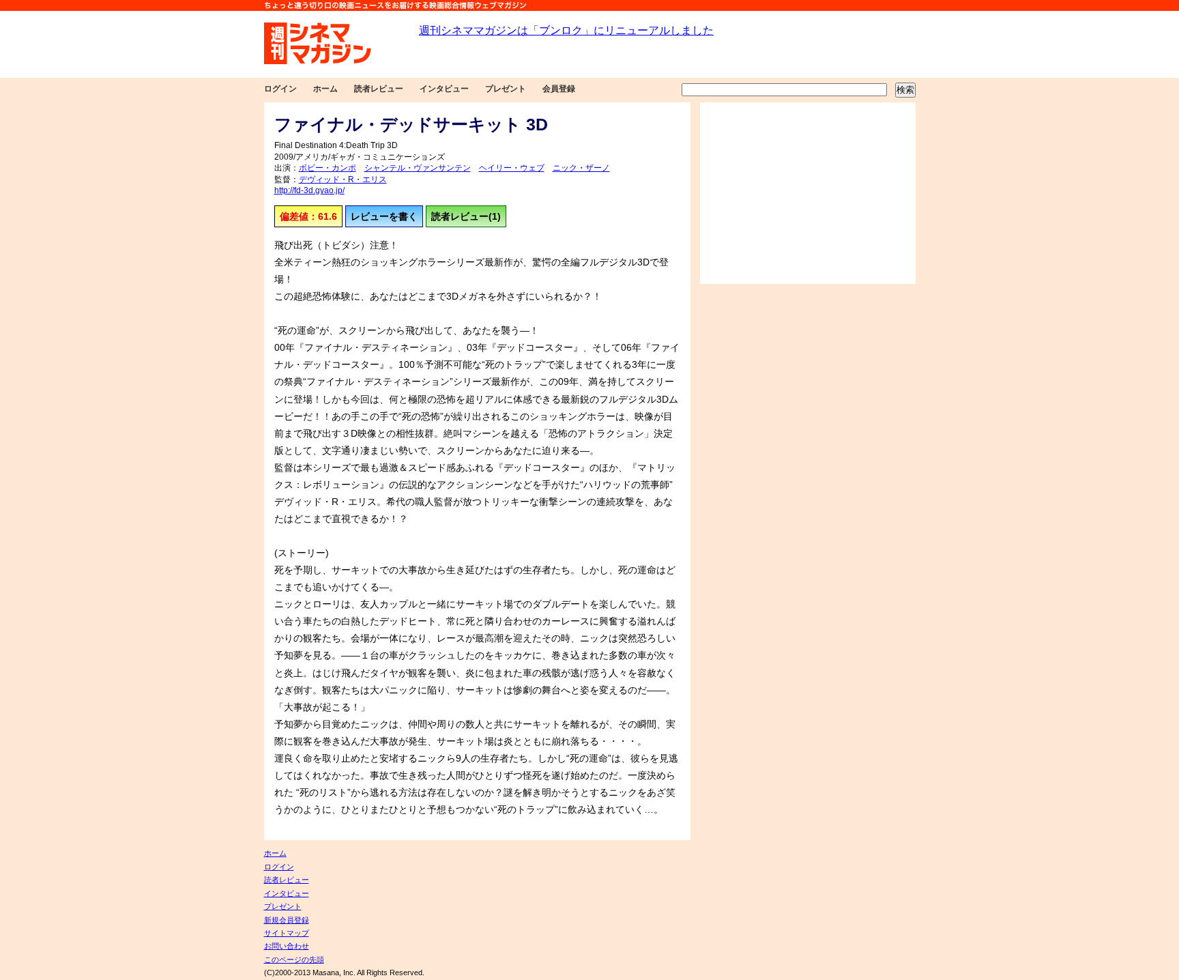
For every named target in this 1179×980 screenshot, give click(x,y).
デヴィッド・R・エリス (343, 179)
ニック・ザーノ (581, 168)
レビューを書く (384, 216)
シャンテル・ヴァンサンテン (417, 168)
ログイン (280, 88)
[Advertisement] (807, 193)
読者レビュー (378, 88)
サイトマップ (286, 933)
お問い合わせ (286, 946)
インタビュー (444, 88)
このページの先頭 (294, 959)
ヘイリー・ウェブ (511, 168)
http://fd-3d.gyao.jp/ (309, 190)
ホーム (325, 88)
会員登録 (558, 88)
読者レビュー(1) (466, 216)
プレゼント (505, 88)
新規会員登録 (286, 920)
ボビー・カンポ (327, 168)
